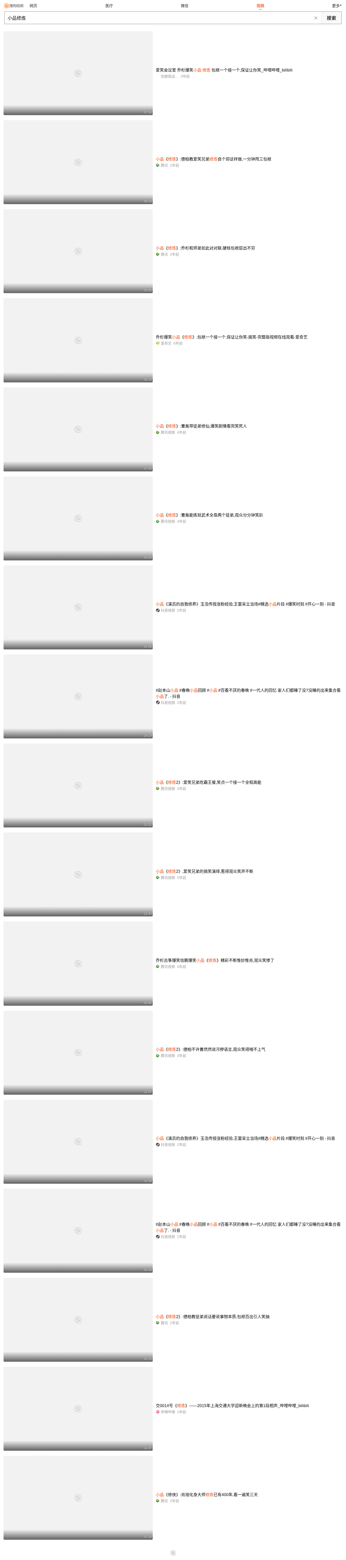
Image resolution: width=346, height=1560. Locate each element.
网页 (33, 6)
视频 (260, 6)
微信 (184, 6)
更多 (336, 6)
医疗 (109, 6)
